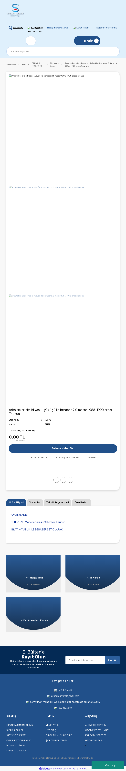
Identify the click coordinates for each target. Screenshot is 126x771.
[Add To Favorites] (38, 457)
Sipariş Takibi (14, 730)
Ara (29, 31)
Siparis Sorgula (16, 750)
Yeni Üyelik (52, 725)
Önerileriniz (81, 502)
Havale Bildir (93, 740)
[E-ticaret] (62, 768)
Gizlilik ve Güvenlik (18, 740)
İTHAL (47, 424)
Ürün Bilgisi (16, 502)
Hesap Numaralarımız (57, 28)
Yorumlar (35, 502)
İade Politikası (15, 745)
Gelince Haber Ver (63, 448)
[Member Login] (31, 40)
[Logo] (15, 10)
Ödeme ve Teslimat (97, 730)
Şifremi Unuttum (56, 740)
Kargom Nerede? (95, 735)
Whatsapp (110, 765)
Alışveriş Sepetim (95, 725)
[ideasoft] (45, 768)
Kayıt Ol (112, 660)
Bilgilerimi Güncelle (59, 735)
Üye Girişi (51, 730)
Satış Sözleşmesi (16, 735)
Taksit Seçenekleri (57, 502)
